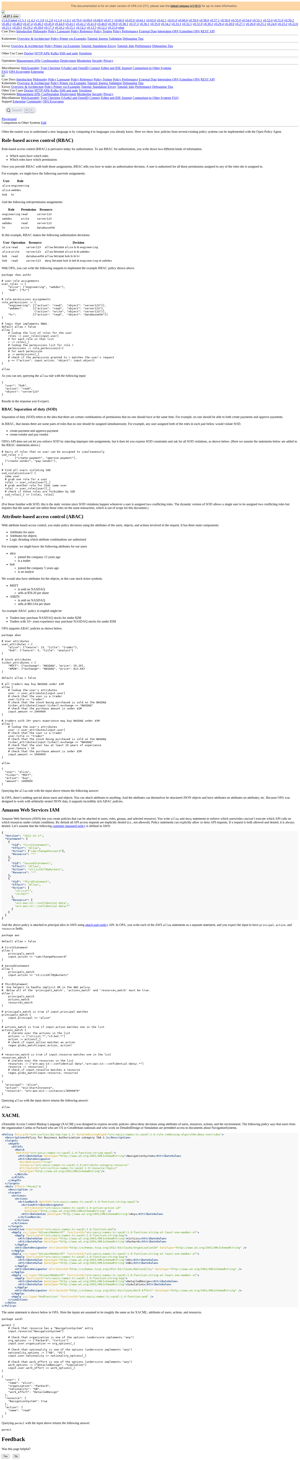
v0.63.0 (151, 20)
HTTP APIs (42, 53)
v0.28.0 (229, 24)
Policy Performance (125, 31)
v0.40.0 (102, 24)
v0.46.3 (38, 24)
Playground (9, 119)
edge (121, 27)
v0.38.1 (123, 24)
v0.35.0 (155, 24)
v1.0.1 (67, 20)
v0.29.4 (219, 24)
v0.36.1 (144, 24)
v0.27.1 (240, 24)
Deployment (68, 60)
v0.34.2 (166, 24)
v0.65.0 (130, 20)
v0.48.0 (17, 24)
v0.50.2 (289, 20)
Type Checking (50, 68)
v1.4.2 (31, 20)
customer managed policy (69, 826)
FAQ (5, 71)
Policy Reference (82, 31)
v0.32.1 (187, 24)
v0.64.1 (140, 20)
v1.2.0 (49, 20)
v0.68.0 (98, 20)
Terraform (85, 53)
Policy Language (59, 31)
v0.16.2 (59, 27)
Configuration (50, 60)
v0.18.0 (38, 27)
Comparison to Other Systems (152, 68)
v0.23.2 (282, 24)
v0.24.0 (272, 24)
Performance (143, 46)
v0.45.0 (49, 24)
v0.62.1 (162, 20)
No (16, 1456)
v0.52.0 (268, 20)
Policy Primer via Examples (68, 38)
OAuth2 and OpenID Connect (80, 68)
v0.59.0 (193, 20)
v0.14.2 (81, 27)
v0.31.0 (197, 24)
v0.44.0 (59, 24)
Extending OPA (189, 31)
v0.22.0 (293, 24)
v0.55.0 (236, 20)
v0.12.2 (102, 27)
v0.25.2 (261, 24)
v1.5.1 (22, 20)
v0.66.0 (119, 20)
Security (97, 60)
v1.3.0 (40, 20)
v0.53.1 (257, 20)
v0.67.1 (108, 20)
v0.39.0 (113, 24)
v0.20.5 (17, 27)
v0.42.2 (81, 24)
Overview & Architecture (33, 38)
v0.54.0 (246, 20)
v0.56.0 (225, 20)
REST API (208, 31)
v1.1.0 (58, 20)
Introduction (24, 31)
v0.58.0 (204, 20)
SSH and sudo (68, 53)
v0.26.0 (251, 24)
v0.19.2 (28, 27)
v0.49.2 (6, 24)
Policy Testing (103, 31)
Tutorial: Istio (125, 46)
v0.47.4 (28, 24)
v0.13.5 (91, 27)
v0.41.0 (91, 24)
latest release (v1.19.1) (185, 6)
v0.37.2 (134, 24)
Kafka (55, 53)
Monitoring (84, 60)
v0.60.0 (183, 20)
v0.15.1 (70, 27)
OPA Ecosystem (19, 71)
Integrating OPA (168, 31)
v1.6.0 (9, 20)
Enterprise (37, 71)
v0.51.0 (278, 20)
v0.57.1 (215, 20)
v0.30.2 (208, 24)
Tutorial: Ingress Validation (104, 38)
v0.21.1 (6, 27)
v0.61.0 (172, 20)
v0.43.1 (70, 24)
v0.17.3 (49, 27)
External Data (148, 31)
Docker (29, 53)
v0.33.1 (176, 24)
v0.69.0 (87, 20)
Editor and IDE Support (116, 68)
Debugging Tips (133, 38)
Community (34, 101)
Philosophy (40, 31)
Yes (5, 1456)
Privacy (108, 60)
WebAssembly (30, 68)
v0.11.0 (112, 27)
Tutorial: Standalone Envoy (98, 46)
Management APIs (28, 60)
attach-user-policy (96, 925)
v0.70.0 (77, 20)
